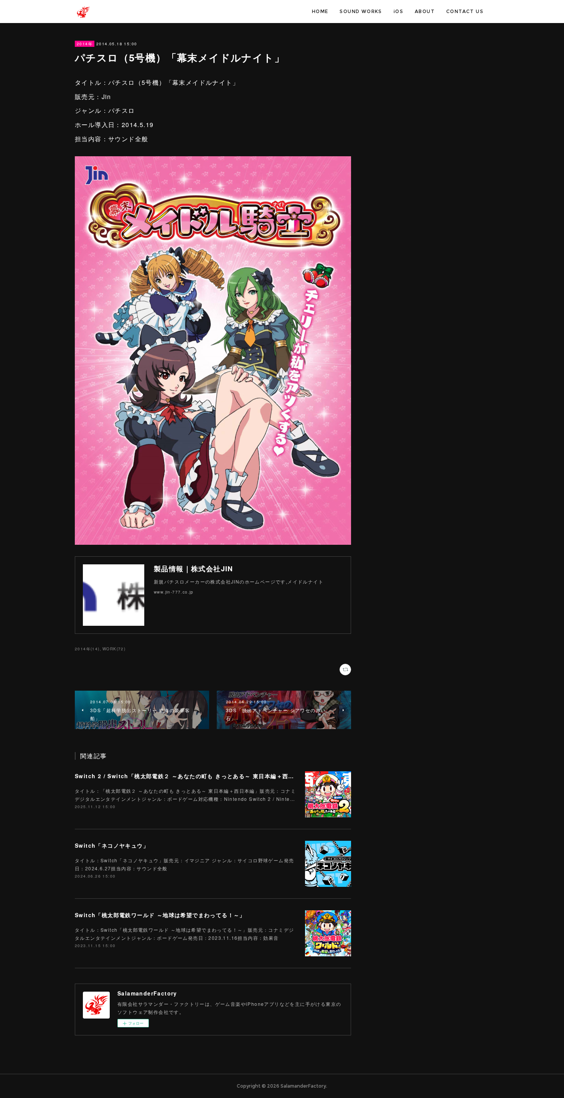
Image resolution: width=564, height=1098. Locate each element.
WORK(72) (113, 649)
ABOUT (425, 11)
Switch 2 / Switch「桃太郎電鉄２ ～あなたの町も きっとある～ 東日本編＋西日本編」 (193, 776)
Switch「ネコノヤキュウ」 (112, 845)
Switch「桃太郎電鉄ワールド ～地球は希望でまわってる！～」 (160, 915)
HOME (320, 11)
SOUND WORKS (361, 11)
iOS (398, 11)
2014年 (84, 43)
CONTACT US (464, 11)
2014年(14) (87, 649)
